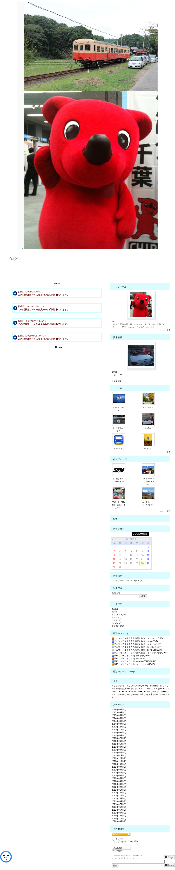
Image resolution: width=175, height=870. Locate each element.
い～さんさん (148, 449)
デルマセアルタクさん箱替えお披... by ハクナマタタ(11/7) (140, 652)
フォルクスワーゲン (160, 691)
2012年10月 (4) (119, 764)
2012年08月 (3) (119, 770)
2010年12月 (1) (119, 816)
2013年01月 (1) (119, 755)
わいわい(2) (117, 623)
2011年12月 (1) (119, 792)
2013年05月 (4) (119, 744)
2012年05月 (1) (119, 778)
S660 (131, 691)
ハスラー (138, 691)
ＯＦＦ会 (156, 688)
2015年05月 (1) (119, 715)
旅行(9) (115, 612)
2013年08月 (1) (119, 735)
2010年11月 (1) (119, 818)
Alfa (142, 688)
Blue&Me (154, 686)
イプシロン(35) (119, 614)
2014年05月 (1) (119, 718)
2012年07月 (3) (119, 772)
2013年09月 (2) (119, 732)
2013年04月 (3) (119, 747)
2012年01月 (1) (119, 790)
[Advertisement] (58, 377)
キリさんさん (119, 449)
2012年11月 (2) (119, 761)
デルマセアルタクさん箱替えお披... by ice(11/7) (136, 641)
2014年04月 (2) (119, 721)
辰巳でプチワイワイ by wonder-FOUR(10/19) (135, 661)
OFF (122, 694)
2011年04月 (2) (119, 813)
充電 (150, 694)
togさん (148, 428)
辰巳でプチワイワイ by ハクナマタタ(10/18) (134, 664)
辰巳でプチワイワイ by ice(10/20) (129, 658)
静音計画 (144, 694)
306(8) (115, 609)
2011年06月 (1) (119, 807)
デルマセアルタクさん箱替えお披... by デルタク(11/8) (138, 638)
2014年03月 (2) (119, 724)
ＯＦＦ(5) (116, 620)
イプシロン (117, 381)
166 (129, 688)
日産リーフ (117, 375)
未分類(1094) (118, 626)
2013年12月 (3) (119, 727)
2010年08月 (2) (119, 821)
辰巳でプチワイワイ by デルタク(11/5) (132, 655)
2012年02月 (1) (119, 787)
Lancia (148, 688)
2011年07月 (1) (119, 804)
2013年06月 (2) (119, 741)
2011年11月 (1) (119, 795)
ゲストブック (118, 838)
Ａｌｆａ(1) (117, 617)
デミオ (115, 688)
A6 (139, 688)
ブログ (12, 259)
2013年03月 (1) (119, 750)
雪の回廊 (122, 688)
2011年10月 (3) (119, 798)
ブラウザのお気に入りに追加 (125, 841)
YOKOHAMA (122, 691)
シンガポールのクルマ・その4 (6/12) (128, 580)
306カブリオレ (142, 686)
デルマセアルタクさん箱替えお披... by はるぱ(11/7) (137, 647)
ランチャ (126, 686)
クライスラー (159, 694)
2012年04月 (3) (119, 781)
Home (57, 283)
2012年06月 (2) (119, 775)
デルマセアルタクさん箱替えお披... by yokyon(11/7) (138, 650)
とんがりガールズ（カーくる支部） (148, 481)
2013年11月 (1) (119, 729)
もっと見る (165, 330)
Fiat (160, 686)
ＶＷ (148, 691)
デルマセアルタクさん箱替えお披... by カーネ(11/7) (137, 644)
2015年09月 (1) (119, 712)
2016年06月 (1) (119, 709)
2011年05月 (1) (119, 810)
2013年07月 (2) (119, 738)
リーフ (166, 686)
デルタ (134, 688)
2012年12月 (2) (119, 758)
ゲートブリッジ (132, 694)
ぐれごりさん (148, 407)
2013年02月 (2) (119, 752)
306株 (114, 372)
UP (144, 691)
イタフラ (116, 694)
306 (133, 686)
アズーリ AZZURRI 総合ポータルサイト (118, 505)
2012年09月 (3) (119, 767)
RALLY (163, 688)
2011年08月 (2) (119, 801)
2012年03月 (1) (119, 784)
